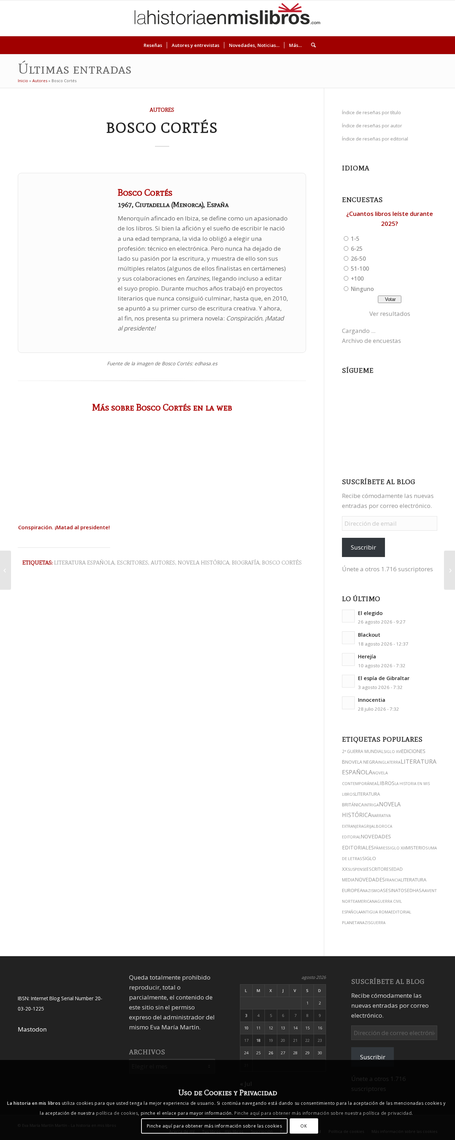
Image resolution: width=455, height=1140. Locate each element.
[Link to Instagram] (376, 18)
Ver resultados (389, 313)
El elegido (370, 613)
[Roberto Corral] (5, 570)
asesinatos (393, 890)
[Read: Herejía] (348, 659)
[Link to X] (387, 18)
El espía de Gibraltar (384, 678)
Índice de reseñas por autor (372, 125)
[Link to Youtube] (408, 18)
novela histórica (203, 562)
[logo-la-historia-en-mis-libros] (227, 18)
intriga (371, 804)
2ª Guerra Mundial (363, 751)
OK (303, 1126)
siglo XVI (392, 751)
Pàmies (380, 847)
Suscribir (363, 547)
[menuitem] (153, 45)
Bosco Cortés (282, 562)
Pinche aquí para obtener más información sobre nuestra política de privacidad (323, 1113)
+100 (357, 278)
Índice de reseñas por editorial (375, 139)
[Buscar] (311, 45)
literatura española (84, 562)
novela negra (361, 762)
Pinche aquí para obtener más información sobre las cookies (214, 1126)
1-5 (355, 239)
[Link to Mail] (429, 18)
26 (271, 1052)
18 (258, 1040)
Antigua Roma (375, 911)
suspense (357, 869)
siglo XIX (396, 847)
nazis (364, 922)
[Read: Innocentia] (348, 702)
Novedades (370, 879)
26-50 (358, 259)
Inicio (23, 80)
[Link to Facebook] (419, 18)
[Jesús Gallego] (449, 570)
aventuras (435, 890)
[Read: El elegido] (348, 616)
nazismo (371, 890)
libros (386, 783)
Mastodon (32, 1029)
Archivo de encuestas (371, 340)
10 (246, 1027)
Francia (393, 879)
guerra (377, 922)
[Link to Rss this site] (440, 18)
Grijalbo (372, 826)
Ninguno (362, 289)
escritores (378, 869)
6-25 (357, 249)
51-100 (360, 268)
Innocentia (371, 699)
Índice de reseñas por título (371, 112)
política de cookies (117, 1113)
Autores (39, 80)
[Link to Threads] (397, 18)
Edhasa (415, 890)
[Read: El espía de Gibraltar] (348, 681)
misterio (415, 848)
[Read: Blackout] (348, 637)
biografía (245, 562)
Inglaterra (389, 762)
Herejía (367, 656)
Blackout (369, 634)
